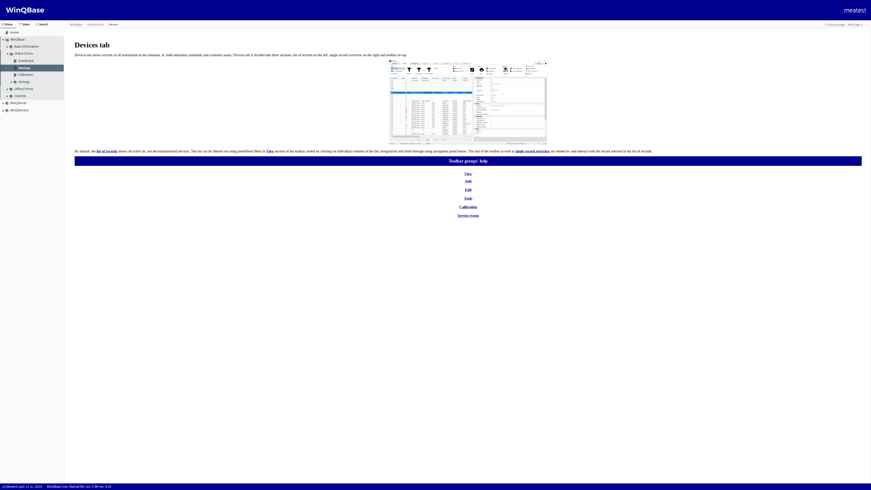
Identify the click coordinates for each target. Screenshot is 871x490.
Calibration (25, 75)
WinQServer (18, 103)
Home (14, 32)
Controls (20, 96)
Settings (24, 82)
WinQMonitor (19, 110)
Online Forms (24, 53)
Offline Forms (23, 89)
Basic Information (26, 46)
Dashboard (26, 61)
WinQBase (17, 39)
